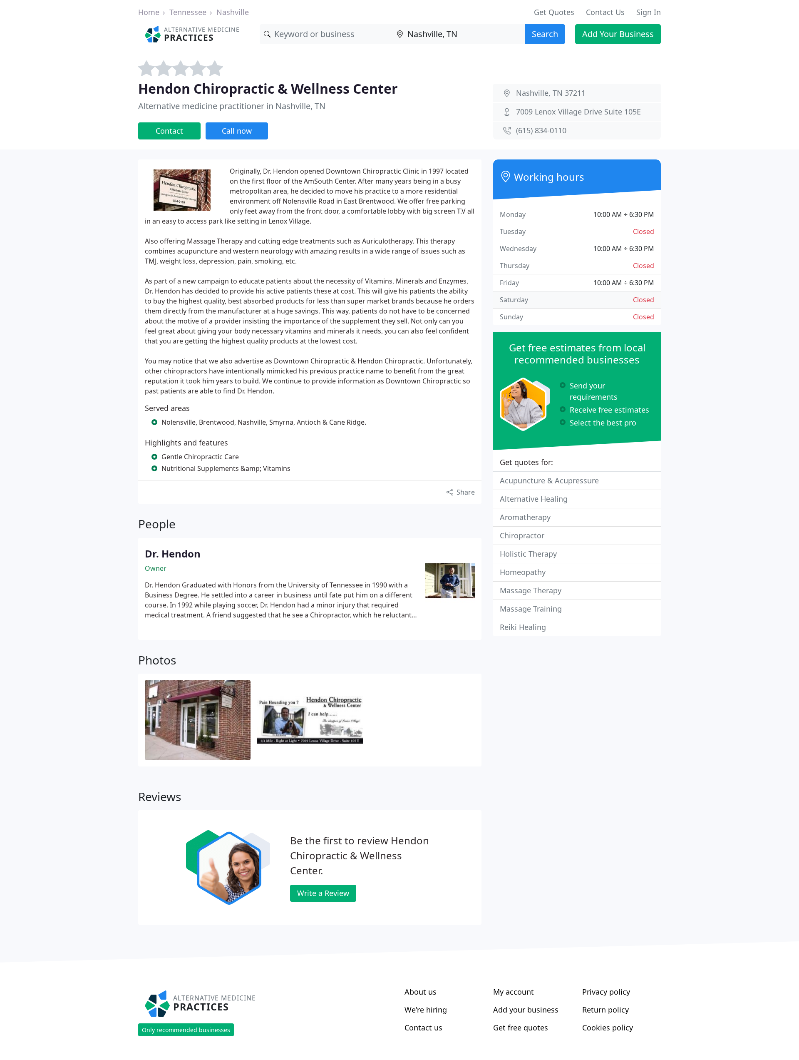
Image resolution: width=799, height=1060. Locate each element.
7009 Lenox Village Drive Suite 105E (578, 112)
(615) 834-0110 (541, 130)
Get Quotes (554, 12)
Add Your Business (618, 34)
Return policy (605, 1010)
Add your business (525, 1010)
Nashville (232, 12)
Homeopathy (523, 572)
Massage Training (531, 609)
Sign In (648, 12)
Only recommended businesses (186, 1030)
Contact (169, 131)
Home (148, 12)
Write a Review (323, 893)
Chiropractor (522, 535)
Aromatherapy (525, 517)
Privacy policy (606, 992)
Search (545, 34)
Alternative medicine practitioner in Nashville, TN (231, 106)
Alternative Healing (534, 499)
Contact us (423, 1028)
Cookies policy (607, 1028)
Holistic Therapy (528, 554)
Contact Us (605, 12)
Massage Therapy (530, 590)
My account (513, 992)
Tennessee (187, 12)
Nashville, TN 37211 (551, 93)
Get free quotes (520, 1028)
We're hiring (425, 1010)
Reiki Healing (523, 627)
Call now (237, 131)
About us (420, 992)
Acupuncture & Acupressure (549, 480)
